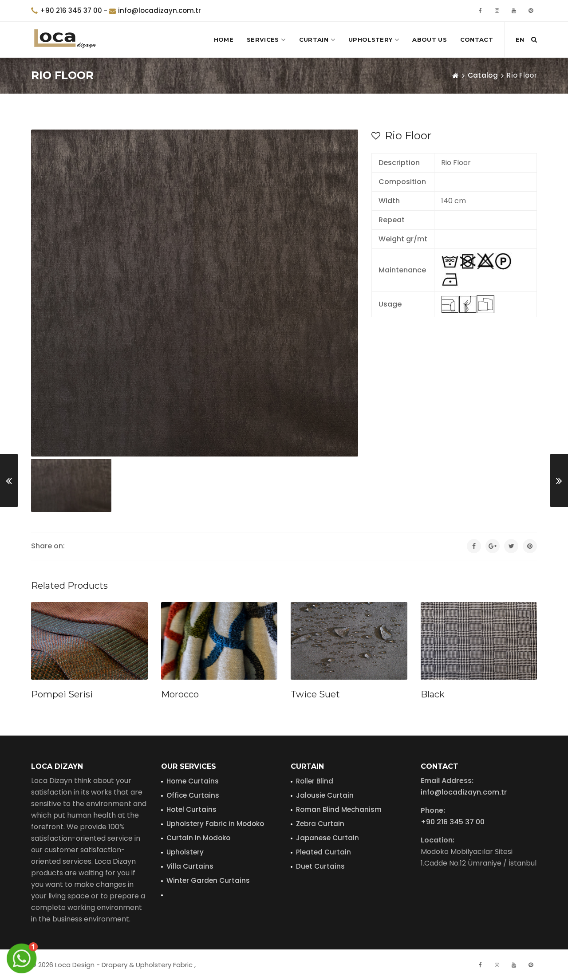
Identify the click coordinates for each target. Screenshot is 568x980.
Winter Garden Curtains (208, 880)
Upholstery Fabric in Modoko (215, 823)
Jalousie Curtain (325, 795)
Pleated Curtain (323, 852)
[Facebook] (480, 10)
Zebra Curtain (320, 823)
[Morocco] (219, 641)
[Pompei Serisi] (89, 641)
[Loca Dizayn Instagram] (497, 965)
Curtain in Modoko (198, 837)
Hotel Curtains (191, 809)
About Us (429, 39)
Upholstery (370, 39)
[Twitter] (511, 546)
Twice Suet (315, 694)
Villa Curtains (189, 866)
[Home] (455, 75)
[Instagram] (497, 10)
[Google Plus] (492, 546)
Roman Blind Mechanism (339, 809)
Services (263, 39)
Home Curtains (192, 781)
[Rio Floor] (194, 293)
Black (433, 694)
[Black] (479, 641)
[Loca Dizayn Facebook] (480, 965)
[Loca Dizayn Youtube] (514, 965)
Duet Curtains (320, 866)
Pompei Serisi (62, 694)
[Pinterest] (531, 10)
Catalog (483, 75)
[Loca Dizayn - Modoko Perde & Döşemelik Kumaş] (64, 39)
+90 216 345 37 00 (71, 10)
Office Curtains (192, 795)
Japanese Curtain (327, 837)
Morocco (180, 694)
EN (520, 39)
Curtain (313, 39)
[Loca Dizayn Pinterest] (531, 965)
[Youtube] (514, 10)
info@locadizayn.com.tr (159, 10)
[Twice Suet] (349, 641)
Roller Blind (314, 781)
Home (223, 39)
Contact (476, 39)
